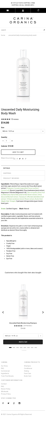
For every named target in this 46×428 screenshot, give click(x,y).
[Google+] (25, 158)
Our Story (4, 366)
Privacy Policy (6, 394)
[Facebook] (3, 403)
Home (3, 35)
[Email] (14, 158)
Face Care (27, 373)
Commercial (5, 371)
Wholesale (4, 391)
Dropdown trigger (23, 10)
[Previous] (3, 312)
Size (2, 127)
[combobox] (23, 30)
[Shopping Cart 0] (38, 10)
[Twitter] (20, 158)
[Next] (43, 312)
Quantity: (4, 137)
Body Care (27, 376)
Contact (4, 384)
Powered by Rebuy (23, 350)
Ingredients (5, 373)
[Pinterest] (22, 158)
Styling (26, 371)
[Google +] (14, 403)
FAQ (2, 368)
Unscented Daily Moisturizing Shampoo (23, 323)
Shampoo (27, 366)
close (44, 2)
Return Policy (5, 389)
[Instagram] (19, 403)
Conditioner (28, 368)
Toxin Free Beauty (7, 376)
